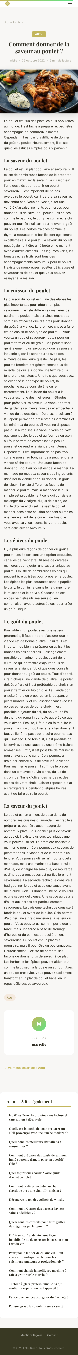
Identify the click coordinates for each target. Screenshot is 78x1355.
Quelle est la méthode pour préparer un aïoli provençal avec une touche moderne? (38, 1131)
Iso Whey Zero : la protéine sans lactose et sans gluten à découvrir (38, 1117)
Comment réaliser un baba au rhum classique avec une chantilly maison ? (35, 1188)
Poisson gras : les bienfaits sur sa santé (36, 1306)
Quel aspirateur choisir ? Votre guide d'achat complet (34, 1175)
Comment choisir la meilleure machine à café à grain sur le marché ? (37, 1272)
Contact (52, 1335)
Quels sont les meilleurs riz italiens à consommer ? (35, 1144)
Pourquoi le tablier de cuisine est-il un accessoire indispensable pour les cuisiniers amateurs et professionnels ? (36, 1257)
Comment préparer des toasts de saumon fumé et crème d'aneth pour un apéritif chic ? (38, 1159)
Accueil (9, 22)
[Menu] (70, 3)
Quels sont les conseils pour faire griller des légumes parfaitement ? (37, 1224)
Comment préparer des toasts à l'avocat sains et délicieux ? (36, 1211)
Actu (20, 22)
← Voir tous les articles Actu (24, 1068)
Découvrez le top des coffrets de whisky (36, 1199)
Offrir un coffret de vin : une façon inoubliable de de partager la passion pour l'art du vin (38, 1239)
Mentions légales (31, 1335)
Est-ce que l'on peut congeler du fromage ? (38, 1297)
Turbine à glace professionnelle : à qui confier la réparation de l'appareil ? (35, 1286)
